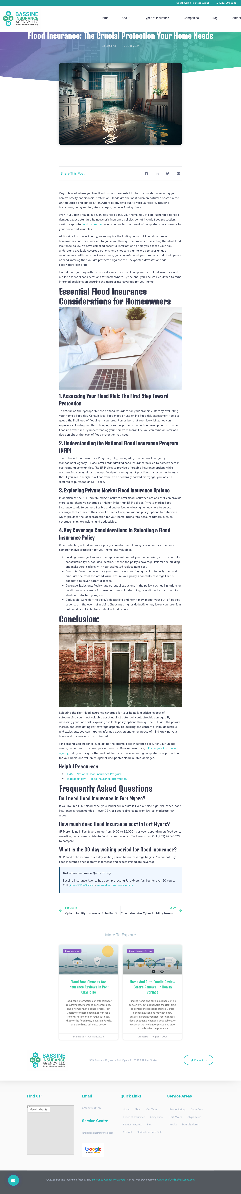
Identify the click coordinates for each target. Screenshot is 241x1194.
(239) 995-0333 (227, 2)
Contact (236, 18)
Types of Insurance (156, 18)
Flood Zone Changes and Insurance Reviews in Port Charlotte (88, 987)
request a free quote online (115, 885)
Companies (191, 18)
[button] (13, 1180)
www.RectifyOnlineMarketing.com (176, 1179)
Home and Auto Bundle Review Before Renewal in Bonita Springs (152, 987)
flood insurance (92, 224)
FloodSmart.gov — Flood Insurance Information (96, 778)
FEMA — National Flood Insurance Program (93, 774)
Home (104, 18)
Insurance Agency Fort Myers (108, 1179)
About (126, 18)
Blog (215, 18)
